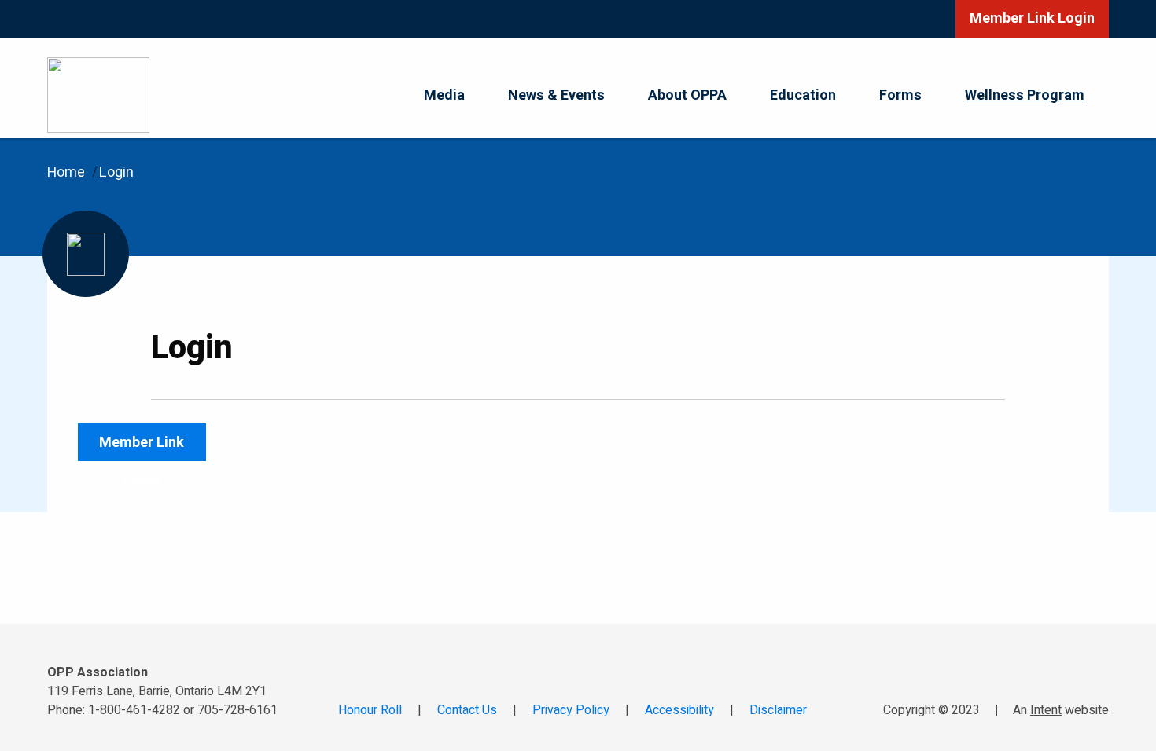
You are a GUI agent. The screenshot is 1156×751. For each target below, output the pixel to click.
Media (444, 95)
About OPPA (687, 95)
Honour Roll (370, 710)
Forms (900, 95)
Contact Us (467, 710)
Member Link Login (1032, 18)
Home (66, 172)
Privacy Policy (570, 710)
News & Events (556, 95)
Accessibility (679, 710)
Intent (1046, 710)
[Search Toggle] (915, 18)
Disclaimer (778, 710)
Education (803, 95)
